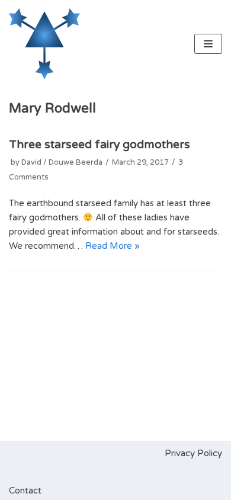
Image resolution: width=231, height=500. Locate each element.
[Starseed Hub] (44, 43)
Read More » (112, 246)
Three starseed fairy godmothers (99, 144)
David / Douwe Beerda (61, 162)
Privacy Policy (193, 453)
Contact (25, 490)
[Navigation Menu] (208, 44)
